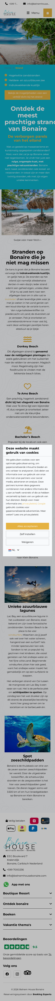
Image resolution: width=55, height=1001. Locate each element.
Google (41, 503)
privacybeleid (29, 503)
